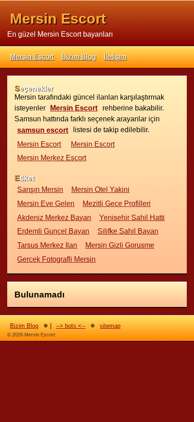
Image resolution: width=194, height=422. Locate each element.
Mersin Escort (58, 18)
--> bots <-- (70, 325)
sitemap (110, 325)
